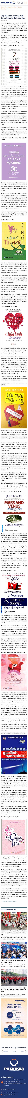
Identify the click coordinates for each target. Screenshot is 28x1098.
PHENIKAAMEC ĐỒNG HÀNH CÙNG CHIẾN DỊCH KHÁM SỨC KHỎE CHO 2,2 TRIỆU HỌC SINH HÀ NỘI (13, 932)
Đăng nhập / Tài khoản (22, 3)
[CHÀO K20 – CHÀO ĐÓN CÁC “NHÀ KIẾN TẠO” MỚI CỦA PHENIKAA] (14, 950)
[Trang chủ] (8, 2)
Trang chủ (4, 7)
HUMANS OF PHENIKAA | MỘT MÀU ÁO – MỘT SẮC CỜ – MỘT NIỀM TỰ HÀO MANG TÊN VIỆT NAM (13, 989)
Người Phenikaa (12, 7)
